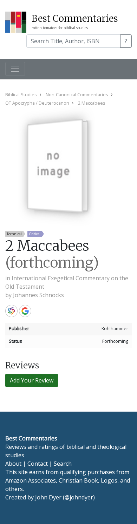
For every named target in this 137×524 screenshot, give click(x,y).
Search (63, 463)
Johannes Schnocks (38, 295)
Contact (37, 463)
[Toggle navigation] (15, 69)
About (13, 463)
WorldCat (11, 311)
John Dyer (48, 497)
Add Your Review (31, 380)
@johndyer (79, 497)
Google (25, 311)
